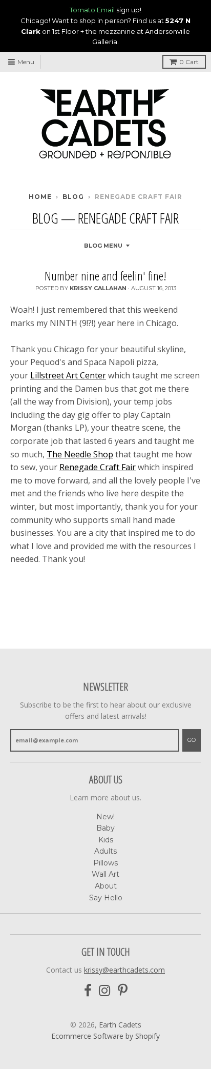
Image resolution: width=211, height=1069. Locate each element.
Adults (105, 851)
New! (105, 816)
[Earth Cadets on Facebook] (88, 990)
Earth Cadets (120, 1025)
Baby (105, 828)
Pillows (105, 863)
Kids (105, 839)
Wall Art (105, 874)
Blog (73, 196)
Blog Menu (103, 245)
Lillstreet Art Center (68, 375)
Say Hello (105, 897)
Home (40, 196)
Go (191, 739)
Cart (189, 62)
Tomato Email (92, 10)
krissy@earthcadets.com (124, 970)
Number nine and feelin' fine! (105, 275)
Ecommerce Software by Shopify (105, 1036)
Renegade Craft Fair (97, 467)
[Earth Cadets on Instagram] (105, 990)
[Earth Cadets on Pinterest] (123, 990)
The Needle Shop (80, 454)
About (106, 886)
